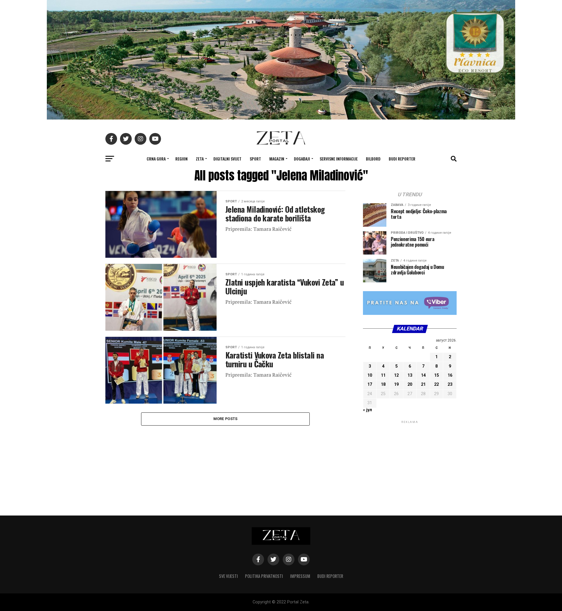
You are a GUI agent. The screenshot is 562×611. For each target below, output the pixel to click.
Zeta (200, 159)
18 (383, 384)
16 (450, 375)
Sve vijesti (228, 576)
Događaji (302, 159)
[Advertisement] (410, 461)
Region (181, 159)
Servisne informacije (339, 159)
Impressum (300, 576)
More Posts (225, 419)
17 (369, 384)
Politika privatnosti (264, 576)
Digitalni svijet (227, 159)
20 (409, 384)
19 (396, 384)
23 (450, 384)
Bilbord (373, 159)
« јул (367, 409)
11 (383, 375)
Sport (255, 159)
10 (369, 375)
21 (423, 384)
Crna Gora (156, 159)
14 (423, 375)
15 (436, 375)
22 (436, 384)
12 (396, 375)
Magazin (276, 159)
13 (409, 375)
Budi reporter (402, 159)
